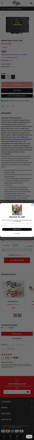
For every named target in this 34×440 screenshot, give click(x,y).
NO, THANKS (17, 233)
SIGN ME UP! (17, 229)
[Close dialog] (32, 205)
